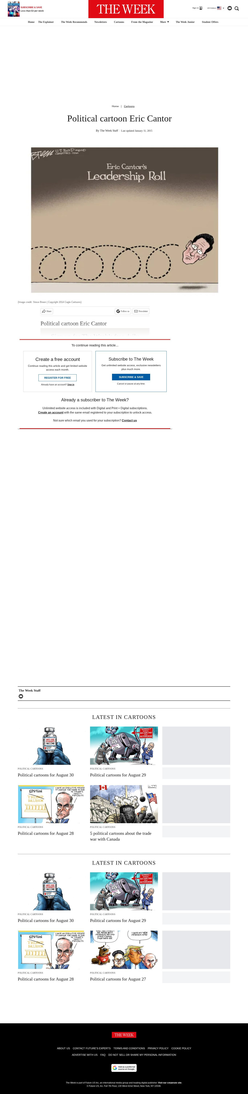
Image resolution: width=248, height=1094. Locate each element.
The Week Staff (109, 130)
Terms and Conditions (129, 1048)
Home (115, 106)
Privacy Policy (158, 1048)
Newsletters (100, 22)
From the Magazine (142, 22)
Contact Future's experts (92, 1048)
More (163, 22)
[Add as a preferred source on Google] (124, 1068)
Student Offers (210, 22)
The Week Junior (185, 22)
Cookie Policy (181, 1048)
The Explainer (46, 22)
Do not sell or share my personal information (142, 1054)
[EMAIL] (22, 696)
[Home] (30, 22)
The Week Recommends (74, 22)
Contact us (129, 420)
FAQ (102, 1054)
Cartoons (119, 22)
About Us (63, 1048)
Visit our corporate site (170, 1082)
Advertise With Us (84, 1054)
